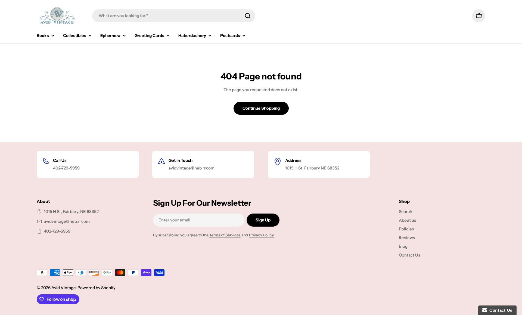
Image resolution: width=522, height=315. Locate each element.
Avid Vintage (63, 287)
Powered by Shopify (96, 287)
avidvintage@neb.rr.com (67, 221)
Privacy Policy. (262, 235)
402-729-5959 (57, 231)
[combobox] (173, 15)
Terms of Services (225, 235)
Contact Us (499, 310)
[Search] (247, 16)
